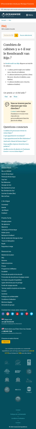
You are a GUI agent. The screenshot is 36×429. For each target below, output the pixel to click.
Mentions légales (7, 302)
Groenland (5, 204)
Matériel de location (8, 255)
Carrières (4, 294)
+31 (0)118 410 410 (8, 322)
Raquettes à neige (7, 246)
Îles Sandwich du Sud (8, 188)
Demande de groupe (8, 305)
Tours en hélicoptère (8, 241)
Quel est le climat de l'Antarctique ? (15, 141)
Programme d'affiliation (9, 269)
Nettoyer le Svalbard (8, 235)
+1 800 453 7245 (7, 331)
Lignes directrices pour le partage (12, 282)
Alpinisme (5, 227)
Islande (4, 207)
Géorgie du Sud (6, 185)
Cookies (18, 422)
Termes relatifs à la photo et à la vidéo (14, 288)
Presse (4, 266)
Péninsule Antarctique (9, 177)
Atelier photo (6, 232)
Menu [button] (30, 15)
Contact (13, 111)
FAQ (3, 258)
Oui (6, 97)
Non (15, 97)
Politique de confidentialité (10, 296)
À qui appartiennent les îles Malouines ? (17, 138)
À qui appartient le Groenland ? (14, 136)
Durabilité (5, 271)
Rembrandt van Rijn (13, 63)
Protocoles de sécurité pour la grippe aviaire (15, 277)
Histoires (4, 260)
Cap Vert (4, 179)
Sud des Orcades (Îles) (9, 193)
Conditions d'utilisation (9, 299)
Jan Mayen (5, 210)
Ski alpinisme (6, 224)
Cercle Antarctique (7, 174)
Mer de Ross (5, 196)
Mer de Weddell (6, 171)
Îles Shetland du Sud (8, 190)
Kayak (3, 243)
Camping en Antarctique (9, 230)
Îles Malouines (6, 182)
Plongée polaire (6, 221)
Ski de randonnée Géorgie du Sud (12, 238)
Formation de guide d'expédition (12, 280)
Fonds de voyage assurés (9, 285)
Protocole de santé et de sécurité (12, 274)
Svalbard (4, 213)
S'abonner (6, 342)
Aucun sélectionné (26, 35)
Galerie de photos (7, 263)
